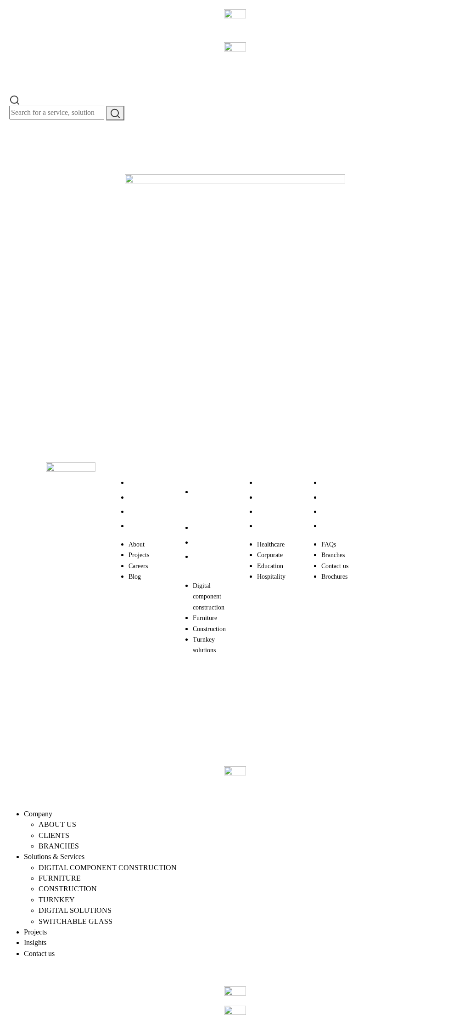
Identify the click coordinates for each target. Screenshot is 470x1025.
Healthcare (271, 482)
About (137, 482)
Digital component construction (208, 503)
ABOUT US (57, 824)
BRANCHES (59, 846)
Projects (139, 497)
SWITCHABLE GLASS (75, 921)
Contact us (334, 511)
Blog (135, 526)
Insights (35, 942)
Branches (333, 497)
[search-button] (115, 113)
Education (270, 511)
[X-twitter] (382, 514)
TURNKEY (57, 900)
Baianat (84, 705)
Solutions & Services (54, 856)
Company (38, 814)
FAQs (328, 482)
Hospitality (271, 526)
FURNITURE (60, 878)
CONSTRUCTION (68, 889)
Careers (138, 511)
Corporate (270, 497)
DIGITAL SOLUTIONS (75, 910)
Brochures (334, 526)
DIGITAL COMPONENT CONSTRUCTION (108, 867)
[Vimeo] (382, 592)
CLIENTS (54, 835)
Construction (209, 542)
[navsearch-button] (14, 99)
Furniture (205, 527)
